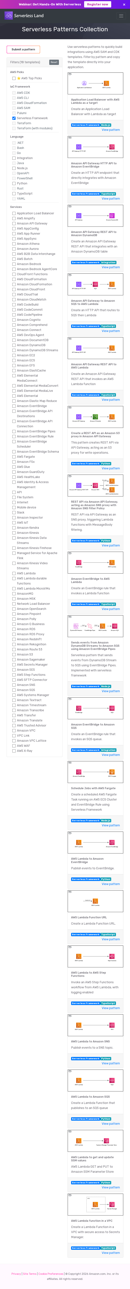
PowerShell (24, 178)
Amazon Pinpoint (29, 614)
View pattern (111, 130)
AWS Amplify (26, 218)
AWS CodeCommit (30, 310)
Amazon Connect (29, 330)
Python (22, 183)
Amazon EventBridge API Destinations (34, 413)
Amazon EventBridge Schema (38, 451)
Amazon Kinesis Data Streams (32, 540)
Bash (20, 148)
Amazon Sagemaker (31, 659)
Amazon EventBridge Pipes (36, 431)
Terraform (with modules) (34, 128)
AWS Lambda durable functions (32, 581)
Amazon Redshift (29, 639)
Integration (25, 158)
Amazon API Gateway (32, 223)
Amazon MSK (26, 599)
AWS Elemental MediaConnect (27, 378)
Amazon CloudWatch (31, 299)
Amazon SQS (26, 690)
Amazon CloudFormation (34, 284)
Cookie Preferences (50, 1273)
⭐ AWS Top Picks (29, 78)
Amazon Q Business (31, 624)
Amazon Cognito (29, 320)
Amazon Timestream (31, 705)
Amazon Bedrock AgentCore (37, 269)
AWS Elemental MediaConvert (37, 386)
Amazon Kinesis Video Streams (32, 565)
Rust (20, 188)
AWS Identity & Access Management (33, 484)
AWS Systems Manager (33, 695)
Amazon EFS (26, 365)
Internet (22, 502)
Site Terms (29, 1273)
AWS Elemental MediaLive (35, 391)
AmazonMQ (25, 593)
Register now (97, 4)
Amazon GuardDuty (31, 472)
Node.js (22, 168)
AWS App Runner (28, 233)
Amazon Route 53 (29, 649)
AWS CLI (23, 98)
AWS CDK (23, 93)
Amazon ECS (26, 360)
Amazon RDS (26, 629)
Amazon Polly (26, 619)
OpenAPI (23, 173)
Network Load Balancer (33, 604)
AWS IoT (22, 522)
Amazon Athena (28, 244)
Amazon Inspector (30, 517)
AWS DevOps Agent (30, 335)
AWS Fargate (26, 457)
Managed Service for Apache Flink (37, 555)
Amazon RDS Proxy (30, 634)
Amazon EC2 (26, 355)
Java (20, 163)
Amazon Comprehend (32, 325)
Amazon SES (26, 670)
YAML (21, 198)
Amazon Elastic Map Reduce (37, 401)
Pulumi (21, 113)
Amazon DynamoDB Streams (37, 350)
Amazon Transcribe (30, 710)
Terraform (24, 123)
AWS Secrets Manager (32, 664)
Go (19, 153)
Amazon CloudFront (31, 289)
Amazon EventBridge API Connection (34, 423)
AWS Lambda (26, 573)
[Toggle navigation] (121, 16)
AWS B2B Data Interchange (36, 254)
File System (25, 497)
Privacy (16, 1273)
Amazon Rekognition (31, 644)
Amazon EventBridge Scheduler (32, 444)
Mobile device (26, 507)
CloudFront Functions (32, 274)
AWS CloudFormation (32, 103)
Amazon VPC (26, 730)
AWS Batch (24, 259)
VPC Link (23, 735)
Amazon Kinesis (28, 533)
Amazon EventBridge (32, 406)
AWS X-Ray (24, 751)
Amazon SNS (26, 685)
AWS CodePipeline (29, 315)
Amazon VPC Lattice (31, 741)
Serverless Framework (32, 118)
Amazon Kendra (28, 528)
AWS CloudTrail (27, 294)
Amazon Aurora (28, 249)
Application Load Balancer (35, 213)
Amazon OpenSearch (31, 609)
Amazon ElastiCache (31, 370)
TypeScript (24, 193)
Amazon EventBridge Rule (35, 436)
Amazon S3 (25, 654)
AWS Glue (23, 467)
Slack (20, 512)
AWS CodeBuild (27, 304)
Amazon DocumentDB (33, 340)
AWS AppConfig (28, 228)
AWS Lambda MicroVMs (33, 588)
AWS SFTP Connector (32, 680)
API (19, 492)
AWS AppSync (27, 239)
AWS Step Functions (31, 675)
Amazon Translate (29, 720)
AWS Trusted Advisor (31, 725)
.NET (20, 143)
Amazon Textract (29, 700)
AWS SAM (23, 108)
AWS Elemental (27, 396)
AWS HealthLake (28, 477)
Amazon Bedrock (29, 264)
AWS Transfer (26, 715)
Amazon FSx (26, 462)
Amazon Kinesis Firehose (34, 548)
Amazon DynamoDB (31, 345)
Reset (54, 62)
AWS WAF (23, 746)
